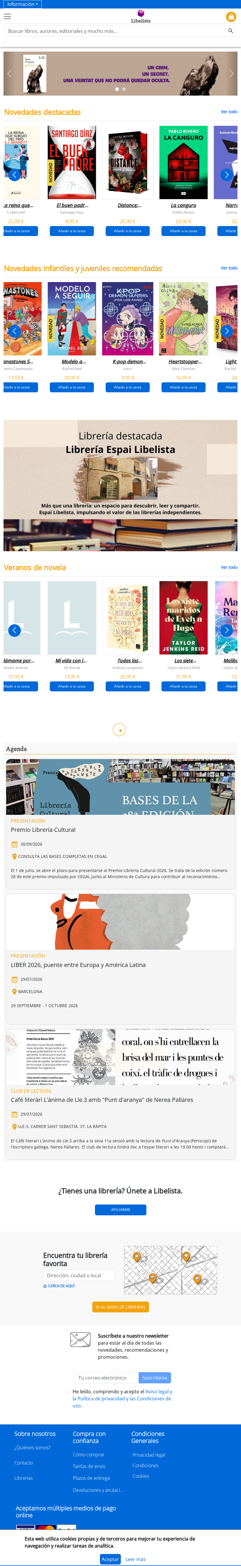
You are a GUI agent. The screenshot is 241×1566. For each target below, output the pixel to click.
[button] (9, 74)
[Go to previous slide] (14, 175)
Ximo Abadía (16, 980)
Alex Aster (72, 824)
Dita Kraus (16, 1136)
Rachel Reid (72, 368)
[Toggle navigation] (7, 16)
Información (20, 4)
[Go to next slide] (226, 175)
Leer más (135, 1559)
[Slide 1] (117, 89)
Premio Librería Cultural (43, 1298)
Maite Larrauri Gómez (72, 980)
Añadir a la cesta (72, 230)
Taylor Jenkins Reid (183, 667)
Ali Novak (72, 667)
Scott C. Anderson (183, 980)
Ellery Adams (72, 1136)
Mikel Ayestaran (128, 980)
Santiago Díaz (72, 212)
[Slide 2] (124, 89)
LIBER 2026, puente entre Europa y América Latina (78, 1434)
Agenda (16, 1218)
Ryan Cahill (183, 824)
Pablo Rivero (184, 212)
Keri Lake (16, 824)
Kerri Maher (183, 1136)
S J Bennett (16, 212)
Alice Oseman (183, 368)
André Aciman (16, 667)
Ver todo (229, 111)
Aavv (127, 368)
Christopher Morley (128, 1136)
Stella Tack (128, 824)
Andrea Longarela (127, 667)
